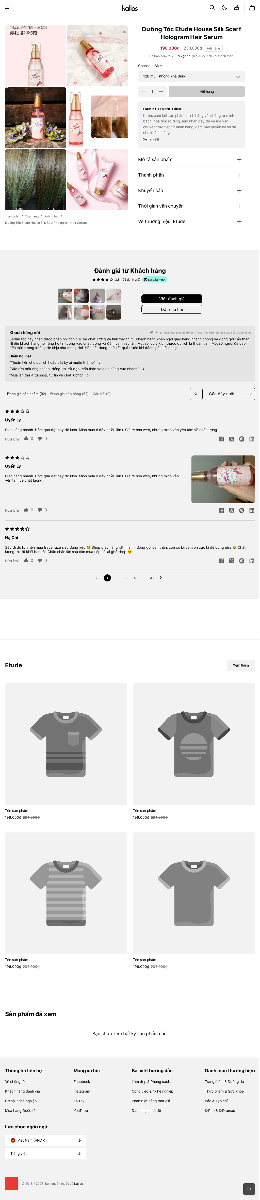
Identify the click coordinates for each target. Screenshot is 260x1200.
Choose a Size (146, 66)
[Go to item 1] (63, 296)
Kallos (78, 1184)
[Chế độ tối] (220, 7)
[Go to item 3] (95, 296)
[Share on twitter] (228, 439)
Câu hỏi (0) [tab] (102, 394)
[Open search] (192, 394)
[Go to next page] (160, 577)
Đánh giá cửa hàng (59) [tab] (69, 394)
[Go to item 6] (79, 312)
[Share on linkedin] (248, 439)
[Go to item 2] (79, 296)
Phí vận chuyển (183, 56)
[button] (7, 7)
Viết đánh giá (170, 298)
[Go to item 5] (63, 312)
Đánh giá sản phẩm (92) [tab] (26, 394)
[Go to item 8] (112, 312)
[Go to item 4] (112, 296)
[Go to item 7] (95, 312)
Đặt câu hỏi (170, 309)
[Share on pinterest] (238, 439)
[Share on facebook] (218, 439)
